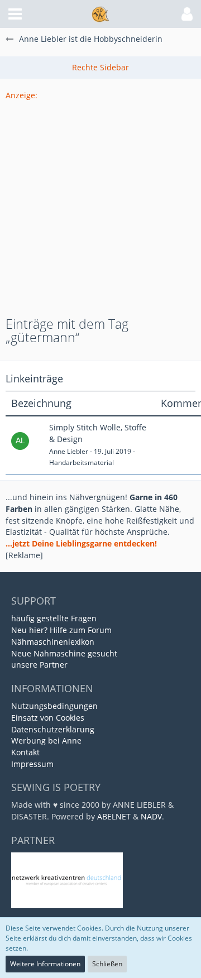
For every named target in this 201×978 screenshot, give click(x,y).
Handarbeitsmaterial (81, 462)
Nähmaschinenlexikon (52, 641)
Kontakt (25, 752)
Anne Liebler (68, 451)
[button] (15, 14)
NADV (151, 816)
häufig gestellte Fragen (54, 618)
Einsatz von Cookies (47, 717)
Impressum (32, 764)
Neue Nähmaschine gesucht (64, 653)
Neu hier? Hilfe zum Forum (61, 630)
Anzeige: (21, 95)
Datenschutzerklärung (52, 729)
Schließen (107, 964)
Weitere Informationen (45, 964)
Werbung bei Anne (46, 740)
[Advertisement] (100, 202)
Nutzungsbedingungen (54, 706)
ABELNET (114, 816)
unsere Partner (39, 664)
